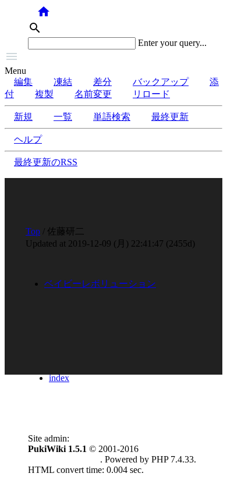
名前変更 (93, 94)
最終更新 (170, 117)
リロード (151, 94)
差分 (102, 82)
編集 (23, 82)
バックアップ (161, 82)
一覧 (63, 117)
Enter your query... (172, 43)
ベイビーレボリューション (100, 284)
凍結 (63, 82)
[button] (113, 57)
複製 (44, 94)
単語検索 (111, 117)
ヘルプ (28, 139)
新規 (23, 117)
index (59, 378)
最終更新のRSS (45, 162)
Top (33, 231)
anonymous (93, 438)
